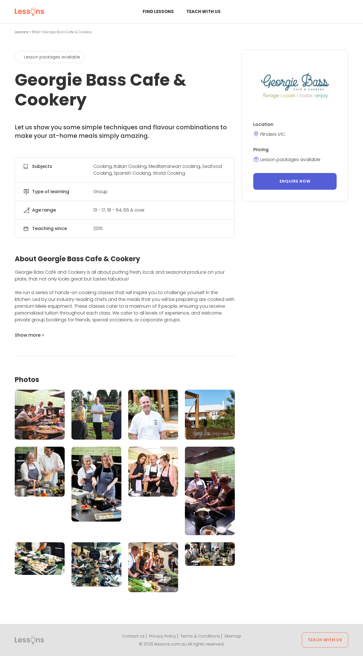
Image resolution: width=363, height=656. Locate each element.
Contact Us (133, 636)
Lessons (22, 31)
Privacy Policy (162, 636)
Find (36, 31)
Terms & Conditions (200, 636)
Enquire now (295, 181)
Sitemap (232, 636)
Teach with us (203, 11)
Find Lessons (158, 11)
